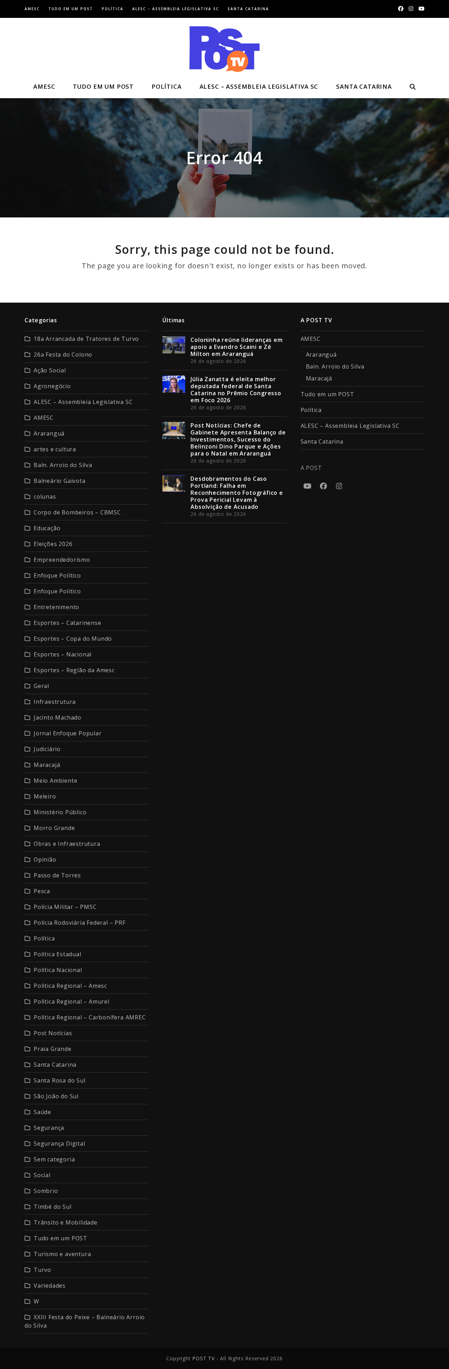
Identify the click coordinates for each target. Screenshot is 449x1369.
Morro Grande (54, 828)
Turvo (42, 1270)
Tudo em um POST (60, 1238)
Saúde (42, 1112)
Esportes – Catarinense (67, 623)
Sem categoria (54, 1159)
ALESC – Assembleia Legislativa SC (83, 402)
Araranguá (49, 433)
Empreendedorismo (62, 560)
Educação (47, 528)
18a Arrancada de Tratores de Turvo (86, 339)
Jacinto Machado (57, 717)
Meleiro (45, 796)
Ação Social (50, 370)
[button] (412, 86)
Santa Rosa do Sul (60, 1080)
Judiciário (47, 749)
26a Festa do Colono (63, 354)
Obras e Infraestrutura (67, 844)
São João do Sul (56, 1096)
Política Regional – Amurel (71, 1001)
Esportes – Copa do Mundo (73, 638)
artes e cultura (55, 449)
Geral (41, 686)
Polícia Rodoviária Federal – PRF (80, 922)
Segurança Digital (59, 1143)
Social (42, 1175)
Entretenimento (56, 607)
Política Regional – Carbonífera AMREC (90, 1017)
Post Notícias (53, 1033)
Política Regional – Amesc (70, 986)
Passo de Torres (57, 875)
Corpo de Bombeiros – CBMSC (77, 512)
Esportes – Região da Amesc (74, 670)
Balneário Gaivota (60, 481)
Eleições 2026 (53, 544)
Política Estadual (57, 954)
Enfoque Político (57, 575)
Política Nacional (58, 970)
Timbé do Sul (53, 1206)
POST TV (203, 1358)
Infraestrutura (55, 702)
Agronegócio (52, 386)
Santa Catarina (55, 1064)
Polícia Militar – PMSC (65, 907)
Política (44, 938)
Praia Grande (53, 1049)
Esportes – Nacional (63, 654)
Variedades (50, 1285)
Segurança (49, 1128)
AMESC (44, 418)
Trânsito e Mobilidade (66, 1222)
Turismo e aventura (62, 1254)
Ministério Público (60, 812)
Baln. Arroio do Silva (63, 465)
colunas (45, 496)
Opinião (45, 859)
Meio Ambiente (55, 780)
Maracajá (47, 765)
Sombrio (46, 1191)
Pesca (42, 891)
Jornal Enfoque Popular (68, 733)
